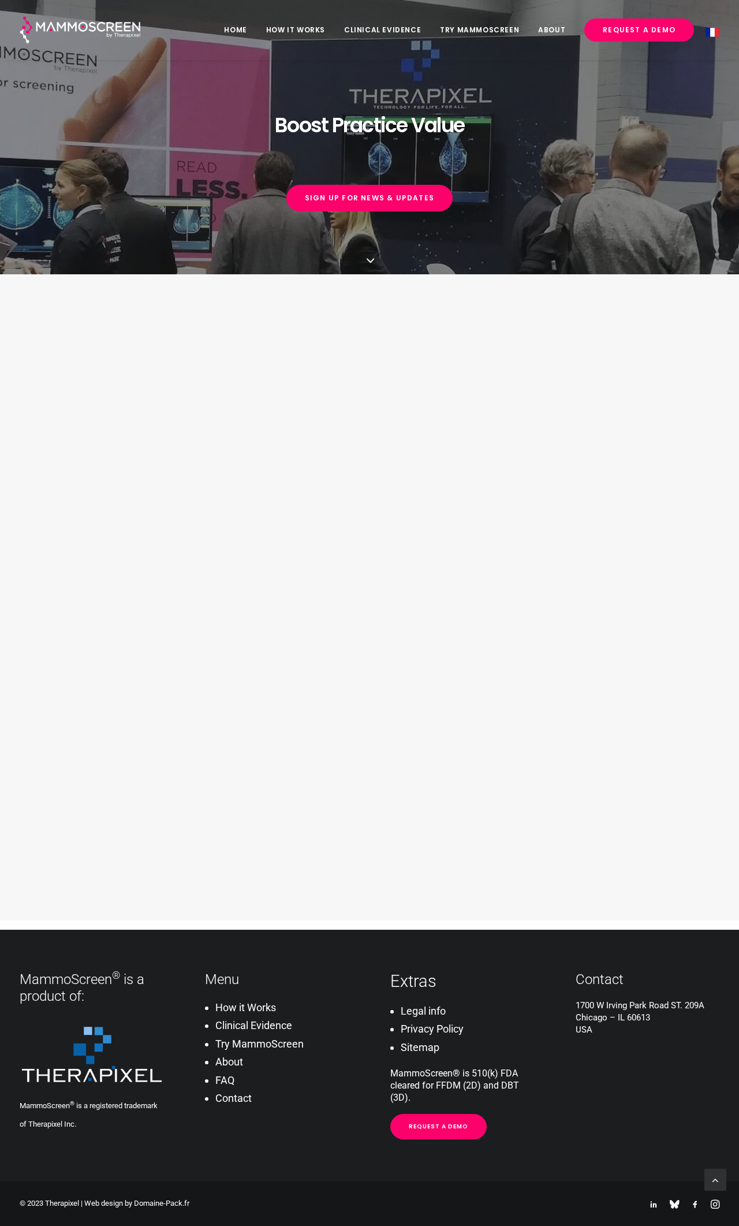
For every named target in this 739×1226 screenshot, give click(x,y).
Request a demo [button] (438, 1126)
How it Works (245, 1007)
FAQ (224, 1080)
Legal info (423, 1011)
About (551, 30)
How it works (295, 30)
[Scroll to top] (715, 1179)
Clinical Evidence (382, 30)
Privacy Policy (432, 1029)
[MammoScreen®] (81, 30)
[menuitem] (239, 30)
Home (235, 30)
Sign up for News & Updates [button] (369, 198)
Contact (233, 1098)
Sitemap (420, 1047)
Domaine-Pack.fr (161, 1203)
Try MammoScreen (479, 30)
